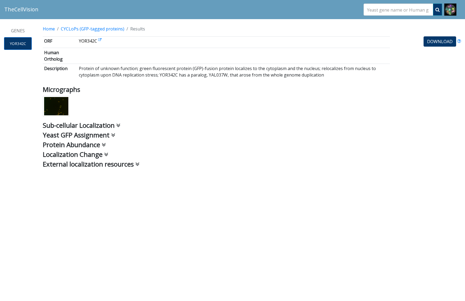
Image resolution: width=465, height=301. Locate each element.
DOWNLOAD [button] (440, 41)
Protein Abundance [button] (72, 144)
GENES (18, 31)
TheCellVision (21, 9)
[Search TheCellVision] (437, 10)
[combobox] (398, 10)
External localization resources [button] (89, 164)
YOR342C (18, 43)
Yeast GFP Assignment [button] (77, 134)
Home (49, 29)
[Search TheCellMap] (450, 10)
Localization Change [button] (73, 154)
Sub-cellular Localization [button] (79, 125)
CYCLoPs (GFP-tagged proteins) (92, 29)
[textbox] (398, 10)
